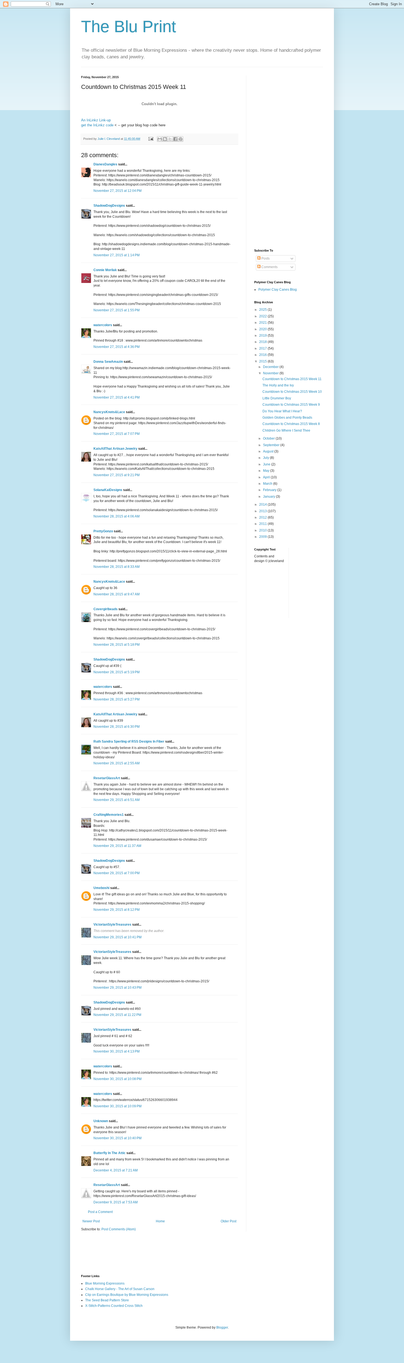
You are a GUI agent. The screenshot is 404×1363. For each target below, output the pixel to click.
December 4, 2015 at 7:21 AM (115, 1170)
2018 (263, 342)
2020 (263, 329)
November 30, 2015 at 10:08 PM (117, 1079)
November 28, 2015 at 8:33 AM (116, 567)
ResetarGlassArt (106, 778)
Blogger (222, 1327)
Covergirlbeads (105, 609)
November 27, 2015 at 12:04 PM (117, 191)
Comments (269, 267)
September (271, 445)
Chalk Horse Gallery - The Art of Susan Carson (119, 1289)
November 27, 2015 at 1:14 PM (116, 255)
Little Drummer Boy (276, 398)
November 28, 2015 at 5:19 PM (116, 672)
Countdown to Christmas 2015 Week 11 (292, 379)
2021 (263, 323)
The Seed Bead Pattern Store (107, 1300)
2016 (263, 355)
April (267, 477)
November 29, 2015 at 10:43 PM (117, 987)
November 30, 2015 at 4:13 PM (116, 1051)
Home (160, 1221)
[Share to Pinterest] (180, 139)
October (269, 438)
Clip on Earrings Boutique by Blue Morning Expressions (126, 1295)
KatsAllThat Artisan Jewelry (115, 449)
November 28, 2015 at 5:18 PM (116, 645)
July (266, 458)
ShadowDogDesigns (109, 206)
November (271, 373)
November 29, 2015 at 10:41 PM (117, 937)
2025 (263, 310)
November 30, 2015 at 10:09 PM (117, 1106)
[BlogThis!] (165, 139)
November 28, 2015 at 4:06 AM (116, 516)
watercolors (102, 325)
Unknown (100, 1121)
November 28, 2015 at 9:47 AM (116, 594)
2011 (263, 524)
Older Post (228, 1221)
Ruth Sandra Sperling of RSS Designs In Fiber (128, 741)
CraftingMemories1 (108, 815)
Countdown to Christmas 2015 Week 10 (292, 392)
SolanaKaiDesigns (107, 490)
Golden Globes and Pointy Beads (287, 417)
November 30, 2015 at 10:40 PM (117, 1138)
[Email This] (159, 139)
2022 (263, 316)
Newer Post (91, 1221)
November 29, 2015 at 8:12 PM (116, 910)
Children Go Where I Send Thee (286, 430)
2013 (263, 511)
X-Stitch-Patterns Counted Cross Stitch (114, 1306)
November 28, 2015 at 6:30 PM (116, 727)
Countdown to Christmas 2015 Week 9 (291, 405)
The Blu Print (128, 26)
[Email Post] (150, 138)
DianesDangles (105, 164)
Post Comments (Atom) (118, 1229)
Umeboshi (101, 888)
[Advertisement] (288, 158)
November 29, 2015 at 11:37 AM (117, 846)
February (270, 490)
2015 (263, 361)
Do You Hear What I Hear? (282, 411)
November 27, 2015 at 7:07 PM (116, 434)
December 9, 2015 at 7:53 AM (115, 1202)
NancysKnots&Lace (109, 412)
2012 (263, 517)
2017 (263, 348)
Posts (265, 258)
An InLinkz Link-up (96, 120)
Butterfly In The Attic (109, 1153)
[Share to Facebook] (175, 139)
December (271, 367)
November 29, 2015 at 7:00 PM (116, 873)
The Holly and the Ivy (278, 385)
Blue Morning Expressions (104, 1283)
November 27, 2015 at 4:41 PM (116, 397)
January (269, 496)
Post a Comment (100, 1212)
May (266, 471)
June (267, 464)
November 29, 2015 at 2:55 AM (116, 763)
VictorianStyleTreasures (112, 924)
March (268, 484)
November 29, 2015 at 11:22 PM (117, 1015)
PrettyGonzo (103, 531)
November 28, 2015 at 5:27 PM (116, 699)
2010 (263, 530)
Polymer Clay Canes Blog (277, 289)
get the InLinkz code (97, 125)
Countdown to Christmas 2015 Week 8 (291, 424)
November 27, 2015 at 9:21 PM (116, 475)
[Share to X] (170, 139)
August (268, 451)
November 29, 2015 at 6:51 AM (116, 800)
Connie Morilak (105, 270)
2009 (263, 537)
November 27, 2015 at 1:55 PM (116, 310)
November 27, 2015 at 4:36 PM (116, 347)
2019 (263, 335)
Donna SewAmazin (108, 362)
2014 (263, 504)
